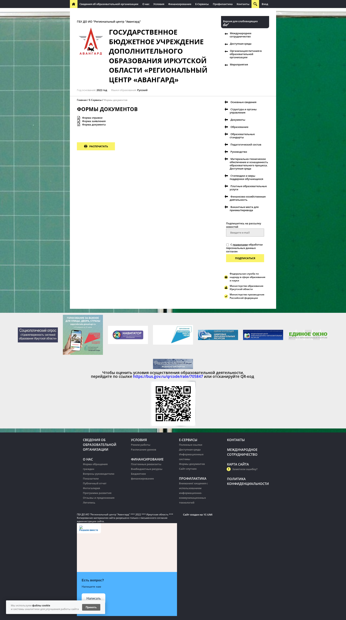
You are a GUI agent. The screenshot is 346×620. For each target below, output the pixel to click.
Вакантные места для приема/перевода (244, 208)
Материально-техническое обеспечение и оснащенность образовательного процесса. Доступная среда (249, 163)
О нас (145, 4)
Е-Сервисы (202, 4)
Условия (158, 4)
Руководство (238, 151)
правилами (240, 244)
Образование (239, 127)
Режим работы (140, 444)
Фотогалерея (91, 488)
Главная (82, 99)
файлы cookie (41, 605)
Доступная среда (240, 43)
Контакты (243, 4)
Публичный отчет (95, 483)
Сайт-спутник (188, 469)
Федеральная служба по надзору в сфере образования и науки (247, 277)
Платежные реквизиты (146, 464)
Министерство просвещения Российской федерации (247, 296)
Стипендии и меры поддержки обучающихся (246, 177)
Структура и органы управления (243, 110)
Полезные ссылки (190, 444)
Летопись (89, 502)
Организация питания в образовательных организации (156, 12)
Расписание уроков (143, 449)
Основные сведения (243, 102)
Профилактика (223, 4)
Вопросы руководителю (98, 474)
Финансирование (179, 4)
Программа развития (97, 493)
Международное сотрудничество (93, 12)
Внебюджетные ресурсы (146, 469)
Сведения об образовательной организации (108, 4)
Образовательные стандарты (242, 135)
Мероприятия (239, 64)
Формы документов (192, 464)
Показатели (91, 478)
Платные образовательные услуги (248, 187)
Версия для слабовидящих (240, 21)
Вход (265, 4)
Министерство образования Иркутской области (246, 287)
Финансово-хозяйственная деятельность (248, 198)
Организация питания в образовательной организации (246, 54)
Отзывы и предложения (98, 498)
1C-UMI (207, 514)
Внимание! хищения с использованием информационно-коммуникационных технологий (193, 493)
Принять (91, 607)
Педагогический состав (245, 144)
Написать (93, 598)
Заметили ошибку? (244, 469)
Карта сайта (238, 464)
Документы (237, 119)
